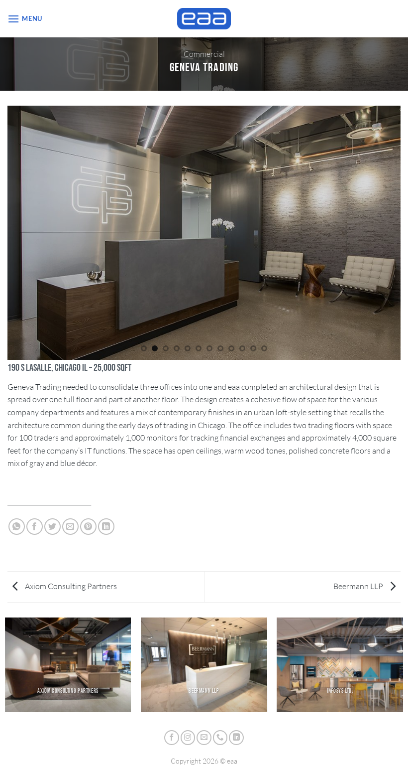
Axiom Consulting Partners (70, 586)
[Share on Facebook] (34, 526)
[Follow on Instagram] (188, 737)
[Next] (395, 231)
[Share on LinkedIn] (106, 526)
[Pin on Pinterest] (88, 526)
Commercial (204, 54)
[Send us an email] (204, 737)
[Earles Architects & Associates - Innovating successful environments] (204, 18)
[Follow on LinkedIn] (236, 737)
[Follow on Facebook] (171, 737)
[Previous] (12, 231)
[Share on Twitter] (52, 526)
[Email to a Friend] (70, 526)
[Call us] (220, 737)
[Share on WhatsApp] (16, 526)
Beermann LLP (359, 586)
